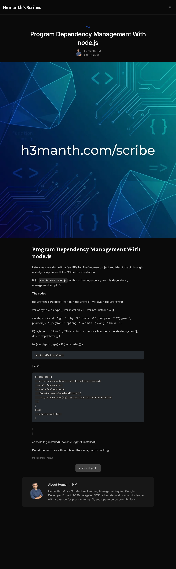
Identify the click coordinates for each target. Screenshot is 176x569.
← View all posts (88, 468)
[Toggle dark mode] (170, 7)
